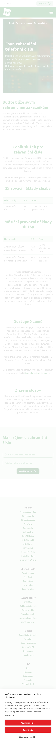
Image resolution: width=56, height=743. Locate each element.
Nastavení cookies (28, 737)
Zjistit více (9, 715)
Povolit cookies (28, 722)
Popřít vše (28, 730)
